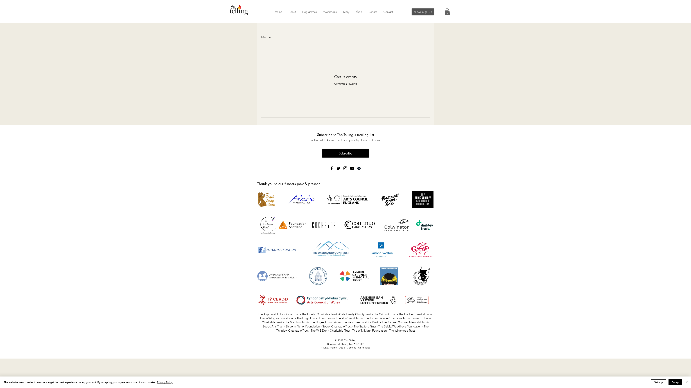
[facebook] (331, 168)
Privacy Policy (329, 347)
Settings (658, 382)
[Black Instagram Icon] (345, 168)
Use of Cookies (347, 347)
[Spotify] (359, 168)
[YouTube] (352, 168)
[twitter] (338, 168)
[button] (372, 10)
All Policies (364, 347)
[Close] (687, 382)
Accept (675, 382)
